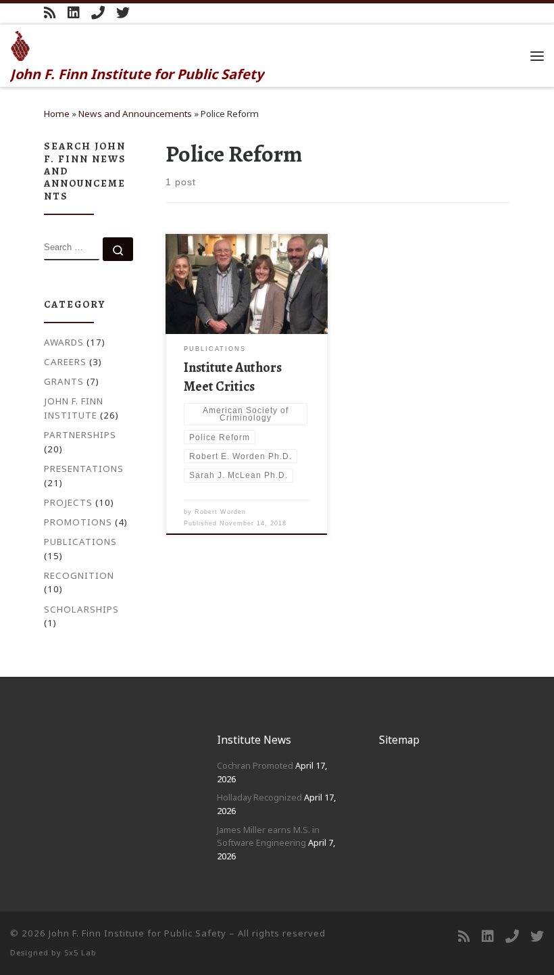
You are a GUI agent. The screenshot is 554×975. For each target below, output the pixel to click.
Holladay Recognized (259, 797)
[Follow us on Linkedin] (74, 12)
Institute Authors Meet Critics (233, 377)
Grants (64, 381)
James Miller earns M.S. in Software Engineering (268, 836)
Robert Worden (220, 511)
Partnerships (80, 435)
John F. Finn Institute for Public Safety (137, 933)
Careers (65, 362)
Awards (64, 342)
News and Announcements (135, 114)
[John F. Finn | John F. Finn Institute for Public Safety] (20, 43)
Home (57, 114)
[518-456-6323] (98, 12)
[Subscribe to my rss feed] (50, 12)
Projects (68, 502)
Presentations (84, 468)
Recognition (79, 575)
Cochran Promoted (255, 765)
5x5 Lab (80, 952)
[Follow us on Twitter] (123, 12)
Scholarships (81, 609)
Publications (80, 542)
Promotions (78, 522)
